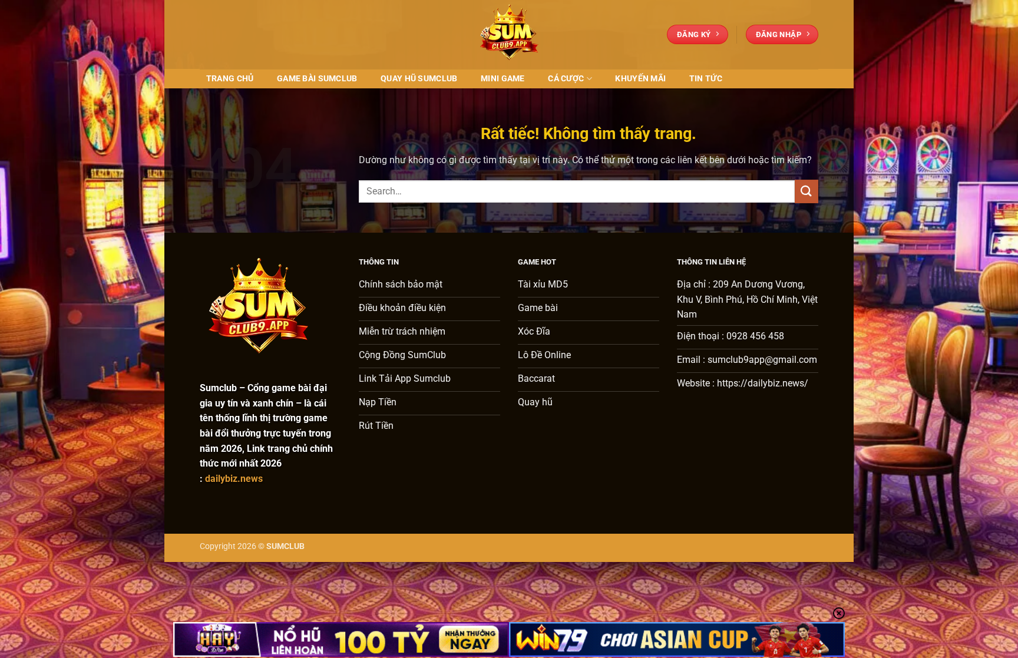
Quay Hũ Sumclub (419, 79)
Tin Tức (705, 79)
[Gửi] (806, 191)
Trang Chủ (230, 79)
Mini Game (503, 79)
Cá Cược (566, 79)
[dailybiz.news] (509, 34)
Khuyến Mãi (640, 79)
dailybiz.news (234, 478)
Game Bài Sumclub (317, 79)
